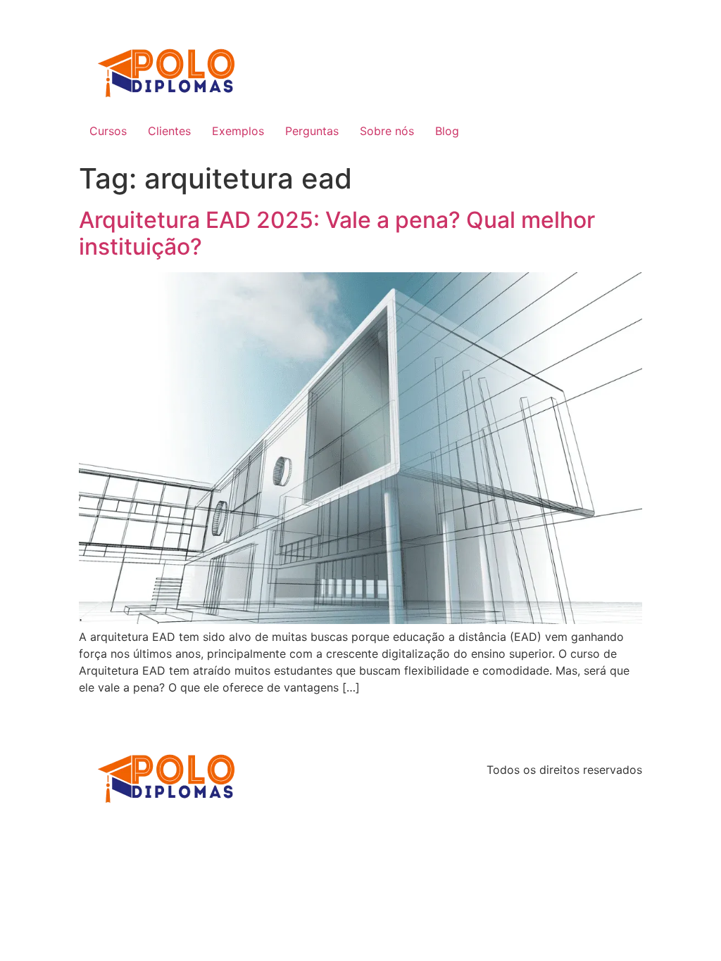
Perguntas (312, 131)
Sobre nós (387, 131)
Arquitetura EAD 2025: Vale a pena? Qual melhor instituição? (337, 233)
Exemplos (238, 131)
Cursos (108, 131)
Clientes (169, 131)
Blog (447, 131)
